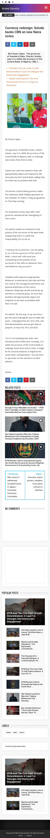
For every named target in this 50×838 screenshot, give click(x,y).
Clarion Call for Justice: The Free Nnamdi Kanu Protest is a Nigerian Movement (22, 81)
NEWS (43, 15)
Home (20, 835)
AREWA (8, 732)
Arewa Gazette (10, 8)
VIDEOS (22, 732)
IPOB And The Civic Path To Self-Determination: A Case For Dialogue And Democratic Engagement (24, 71)
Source (8, 372)
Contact (29, 835)
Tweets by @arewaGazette (15, 746)
